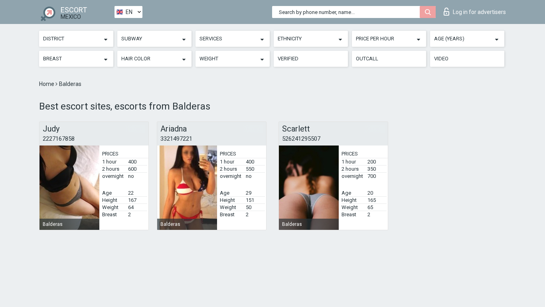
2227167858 (59, 138)
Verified (288, 59)
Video (441, 59)
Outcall (367, 59)
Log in (479, 12)
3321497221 (176, 138)
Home (47, 84)
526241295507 (301, 138)
